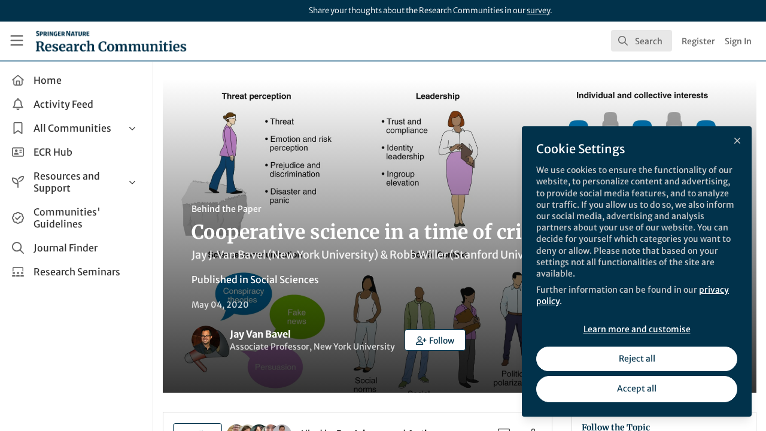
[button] (435, 340)
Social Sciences (284, 280)
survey (538, 10)
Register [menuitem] (698, 41)
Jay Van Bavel (260, 334)
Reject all (637, 358)
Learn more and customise (637, 329)
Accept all (636, 388)
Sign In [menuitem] (738, 41)
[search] (641, 40)
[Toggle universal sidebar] (17, 40)
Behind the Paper (227, 209)
